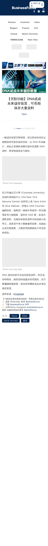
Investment (25, 22)
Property (25, 28)
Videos (37, 22)
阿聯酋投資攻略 (16, 40)
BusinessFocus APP (19, 304)
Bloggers (13, 28)
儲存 (25, 320)
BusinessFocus (33, 301)
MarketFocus (30, 310)
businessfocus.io (35, 307)
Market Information (30, 34)
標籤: (5, 316)
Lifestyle (13, 34)
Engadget (19, 294)
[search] (43, 9)
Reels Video (33, 40)
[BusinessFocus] (24, 7)
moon (19, 128)
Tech (36, 28)
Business (12, 22)
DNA (25, 316)
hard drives (11, 320)
